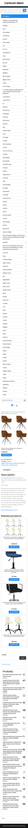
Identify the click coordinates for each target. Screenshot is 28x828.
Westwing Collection (9, 381)
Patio (4, 310)
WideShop (6, 384)
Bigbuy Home (6, 80)
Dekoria (5, 107)
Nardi (4, 293)
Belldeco (5, 73)
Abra (4, 29)
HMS (4, 181)
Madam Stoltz (7, 273)
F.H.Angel (5, 137)
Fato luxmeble (7, 144)
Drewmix (5, 117)
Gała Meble (6, 157)
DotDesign (6, 114)
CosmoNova (6, 97)
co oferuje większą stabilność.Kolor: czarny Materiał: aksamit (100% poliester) (13, 91)
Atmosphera (6, 52)
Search (24, 400)
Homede (5, 188)
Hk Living (5, 178)
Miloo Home (6, 286)
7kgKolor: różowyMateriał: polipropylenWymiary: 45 (10, 21)
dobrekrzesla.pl (6, 664)
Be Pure (5, 63)
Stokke (5, 361)
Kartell (5, 225)
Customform (6, 100)
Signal (4, 354)
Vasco (4, 374)
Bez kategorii (6, 76)
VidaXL (5, 378)
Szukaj (4, 655)
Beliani (4, 66)
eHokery (5, 124)
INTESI (4, 212)
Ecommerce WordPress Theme (11, 826)
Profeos (5, 317)
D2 (3, 103)
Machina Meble (7, 269)
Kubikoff (5, 242)
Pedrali (5, 313)
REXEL (4, 334)
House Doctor (7, 198)
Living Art (5, 266)
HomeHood (6, 191)
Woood (5, 391)
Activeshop (6, 36)
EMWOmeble (6, 130)
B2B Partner (6, 59)
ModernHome (7, 290)
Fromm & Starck (7, 151)
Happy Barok (6, 174)
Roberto (5, 337)
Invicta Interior (7, 215)
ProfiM (4, 320)
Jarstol (5, 218)
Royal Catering (7, 340)
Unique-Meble (7, 371)
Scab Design (6, 347)
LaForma (5, 253)
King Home (6, 228)
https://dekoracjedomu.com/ (9, 510)
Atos (4, 56)
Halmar (5, 171)
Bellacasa (5, 69)
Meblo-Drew (6, 283)
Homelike (5, 195)
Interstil (5, 208)
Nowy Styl (5, 300)
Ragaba (5, 327)
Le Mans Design (7, 259)
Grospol (5, 168)
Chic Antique (6, 86)
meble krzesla (13, 465)
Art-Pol (5, 49)
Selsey (4, 351)
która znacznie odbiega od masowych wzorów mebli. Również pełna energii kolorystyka (14, 237)
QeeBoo (5, 324)
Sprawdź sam (6, 455)
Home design (6, 185)
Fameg (5, 141)
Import (5, 205)
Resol (4, 330)
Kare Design (6, 222)
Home (2, 412)
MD (4, 276)
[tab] (24, 10)
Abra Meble (6, 32)
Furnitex (5, 154)
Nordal (5, 297)
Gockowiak (6, 161)
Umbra (5, 368)
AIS (4, 46)
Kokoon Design (7, 232)
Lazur (4, 256)
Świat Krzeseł (6, 364)
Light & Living (6, 263)
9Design (5, 25)
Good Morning (7, 164)
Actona (5, 39)
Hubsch (5, 201)
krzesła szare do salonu (11, 463)
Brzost (4, 83)
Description (7, 470)
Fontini (5, 147)
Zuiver (4, 395)
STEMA (5, 357)
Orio (4, 307)
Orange (5, 303)
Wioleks (5, 388)
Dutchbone (6, 120)
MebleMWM (6, 280)
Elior (4, 127)
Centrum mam (14, 3)
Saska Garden (7, 344)
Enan (4, 134)
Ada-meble (6, 42)
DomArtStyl (6, 110)
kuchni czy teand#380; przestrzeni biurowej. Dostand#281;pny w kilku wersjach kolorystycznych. (13, 247)
